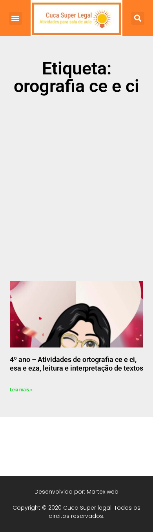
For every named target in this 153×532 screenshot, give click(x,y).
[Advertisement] (76, 183)
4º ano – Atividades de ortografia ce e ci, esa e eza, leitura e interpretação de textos (76, 363)
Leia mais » (21, 390)
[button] (15, 18)
